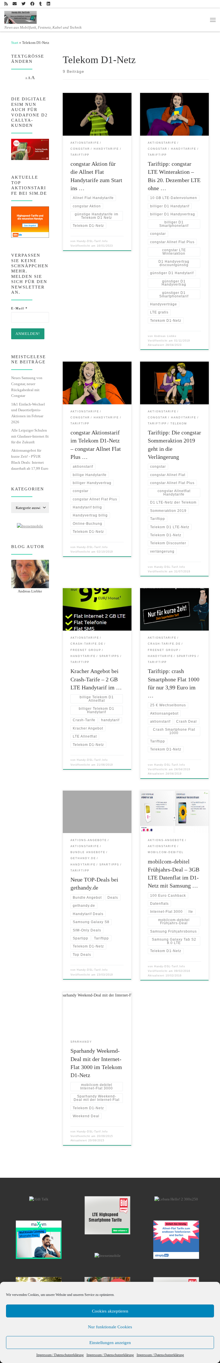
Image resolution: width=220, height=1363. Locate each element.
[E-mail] (15, 4)
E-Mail (19, 308)
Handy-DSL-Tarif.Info (92, 241)
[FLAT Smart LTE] (108, 1215)
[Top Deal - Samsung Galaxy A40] (39, 1239)
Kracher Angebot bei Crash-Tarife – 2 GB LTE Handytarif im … (96, 679)
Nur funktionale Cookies (110, 1327)
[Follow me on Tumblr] (40, 4)
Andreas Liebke (165, 336)
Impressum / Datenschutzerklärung (60, 1355)
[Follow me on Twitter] (23, 4)
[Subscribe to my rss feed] (6, 4)
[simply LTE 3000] (176, 1239)
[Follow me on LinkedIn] (48, 4)
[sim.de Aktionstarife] (30, 222)
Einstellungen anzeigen (110, 1342)
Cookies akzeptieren (110, 1311)
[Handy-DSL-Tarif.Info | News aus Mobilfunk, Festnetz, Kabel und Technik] (20, 16)
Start (14, 42)
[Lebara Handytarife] (176, 1199)
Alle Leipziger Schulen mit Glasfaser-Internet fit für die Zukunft (30, 436)
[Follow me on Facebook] (32, 4)
